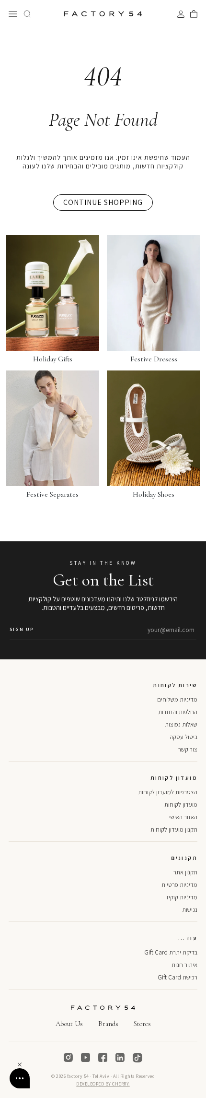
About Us (69, 1023)
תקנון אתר (185, 872)
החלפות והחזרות (177, 712)
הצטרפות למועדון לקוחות (167, 792)
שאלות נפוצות (181, 724)
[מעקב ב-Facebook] (103, 1057)
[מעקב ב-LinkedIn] (120, 1057)
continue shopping (103, 202)
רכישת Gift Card (177, 977)
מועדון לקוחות (180, 804)
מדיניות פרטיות (179, 885)
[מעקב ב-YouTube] (86, 1057)
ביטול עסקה (183, 737)
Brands (108, 1023)
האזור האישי (183, 817)
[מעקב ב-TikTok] (137, 1057)
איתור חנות (184, 965)
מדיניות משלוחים (177, 699)
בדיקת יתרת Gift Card (170, 952)
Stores (142, 1023)
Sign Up (22, 629)
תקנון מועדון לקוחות (173, 829)
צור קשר (187, 749)
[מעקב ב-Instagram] (68, 1057)
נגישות (189, 910)
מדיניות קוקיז (181, 897)
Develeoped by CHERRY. (103, 1084)
